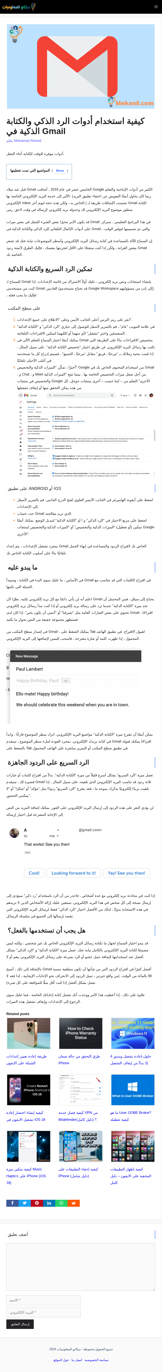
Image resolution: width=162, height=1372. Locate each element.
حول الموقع (61, 1360)
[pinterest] (37, 1203)
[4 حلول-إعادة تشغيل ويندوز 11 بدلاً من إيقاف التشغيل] (133, 1046)
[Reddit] (74, 1203)
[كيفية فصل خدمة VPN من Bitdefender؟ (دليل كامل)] (81, 1102)
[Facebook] (12, 1203)
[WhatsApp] (61, 1203)
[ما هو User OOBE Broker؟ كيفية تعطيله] (133, 1102)
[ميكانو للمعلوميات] (19, 7)
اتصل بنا (77, 1360)
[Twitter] (25, 1203)
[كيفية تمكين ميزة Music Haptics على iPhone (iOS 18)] (29, 1159)
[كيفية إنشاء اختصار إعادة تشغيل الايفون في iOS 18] (29, 1102)
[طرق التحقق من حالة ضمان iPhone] (81, 1046)
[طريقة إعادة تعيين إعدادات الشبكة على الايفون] (29, 1046)
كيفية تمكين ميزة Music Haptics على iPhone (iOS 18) (26, 1176)
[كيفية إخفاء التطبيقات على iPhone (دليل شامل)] (81, 1159)
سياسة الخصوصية (97, 1360)
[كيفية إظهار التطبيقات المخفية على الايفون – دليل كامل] (133, 1159)
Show (60, 170)
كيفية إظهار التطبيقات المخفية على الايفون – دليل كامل (130, 1176)
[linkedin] (49, 1203)
